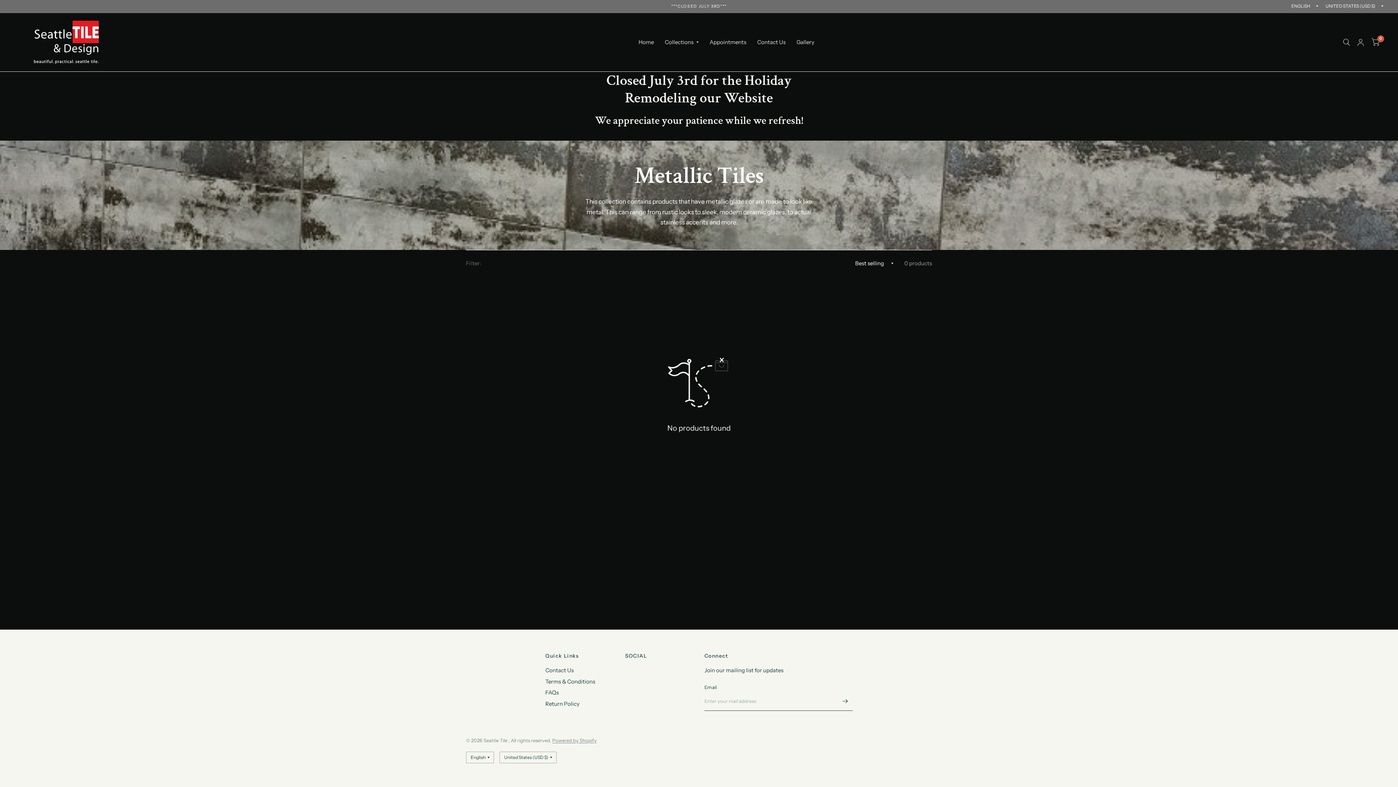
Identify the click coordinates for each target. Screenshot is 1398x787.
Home (646, 42)
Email (710, 687)
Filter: (474, 263)
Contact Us (771, 42)
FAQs (552, 692)
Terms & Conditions (570, 681)
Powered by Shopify (574, 740)
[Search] (1346, 42)
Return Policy (562, 703)
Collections (679, 42)
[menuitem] (646, 42)
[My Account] (1361, 42)
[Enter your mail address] (845, 701)
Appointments (728, 42)
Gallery (805, 42)
